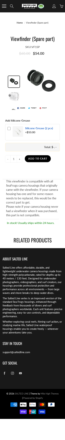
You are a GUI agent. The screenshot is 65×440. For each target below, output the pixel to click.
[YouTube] (20, 373)
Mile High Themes (50, 393)
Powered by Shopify (33, 398)
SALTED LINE (22, 393)
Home (20, 22)
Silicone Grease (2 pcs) (39, 128)
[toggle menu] (4, 6)
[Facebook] (4, 373)
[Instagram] (12, 373)
